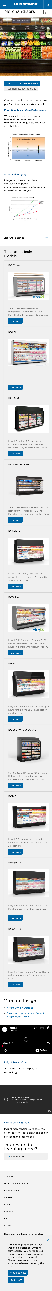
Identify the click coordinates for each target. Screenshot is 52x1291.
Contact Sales (17, 1156)
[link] (26, 4)
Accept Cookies (18, 1273)
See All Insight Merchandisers (22, 83)
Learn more (16, 321)
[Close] (47, 1240)
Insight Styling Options (19, 1007)
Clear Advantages (13, 237)
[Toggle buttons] (45, 12)
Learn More (16, 1280)
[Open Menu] (4, 4)
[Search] (47, 4)
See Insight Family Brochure (21, 89)
